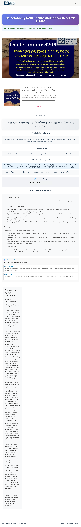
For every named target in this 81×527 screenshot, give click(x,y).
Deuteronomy (47, 28)
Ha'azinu (27, 28)
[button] (75, 3)
